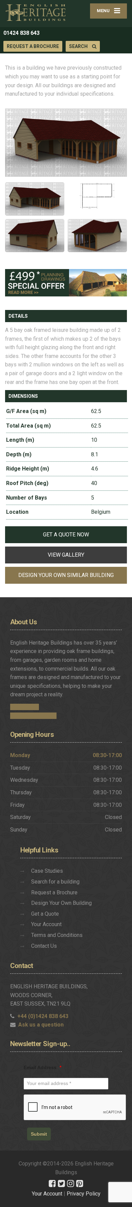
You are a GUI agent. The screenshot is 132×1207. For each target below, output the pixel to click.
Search (79, 46)
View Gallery (66, 555)
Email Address (42, 1067)
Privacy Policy (84, 1193)
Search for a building (55, 881)
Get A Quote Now (66, 534)
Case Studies (47, 871)
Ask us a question (41, 1024)
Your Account (46, 924)
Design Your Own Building (61, 903)
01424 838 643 (21, 33)
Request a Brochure (33, 46)
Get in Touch (24, 707)
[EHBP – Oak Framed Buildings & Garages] (35, 12)
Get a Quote (45, 914)
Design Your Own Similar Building (66, 575)
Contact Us (44, 946)
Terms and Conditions (57, 935)
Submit (39, 1134)
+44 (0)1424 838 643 (42, 1016)
